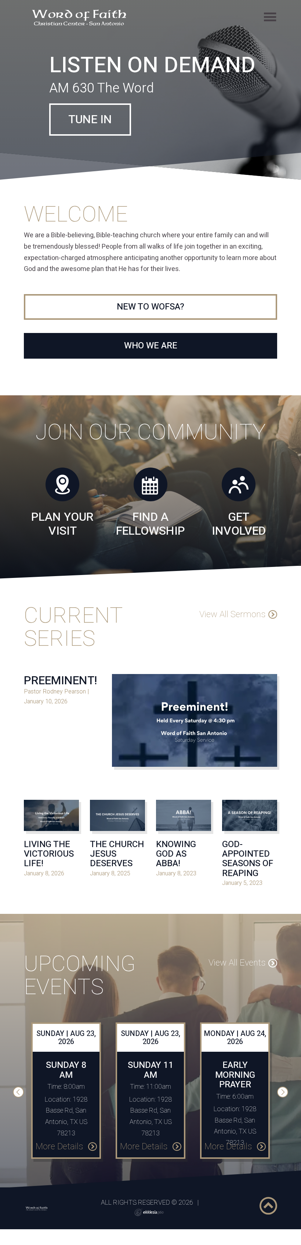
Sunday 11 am (151, 1108)
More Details (60, 1184)
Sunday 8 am (66, 1108)
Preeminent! (60, 718)
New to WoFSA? (150, 345)
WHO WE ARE (150, 384)
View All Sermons (232, 652)
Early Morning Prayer (235, 1113)
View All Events (236, 1001)
